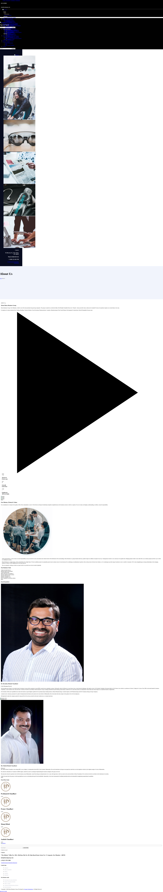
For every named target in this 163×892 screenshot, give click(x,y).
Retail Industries (7, 887)
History (5, 871)
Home (1, 278)
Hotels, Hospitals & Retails (9, 881)
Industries (6, 874)
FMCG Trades (7, 883)
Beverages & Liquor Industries (10, 879)
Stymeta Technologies (28, 889)
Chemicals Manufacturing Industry (11, 885)
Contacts (6, 873)
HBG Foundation (8, 869)
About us (6, 867)
